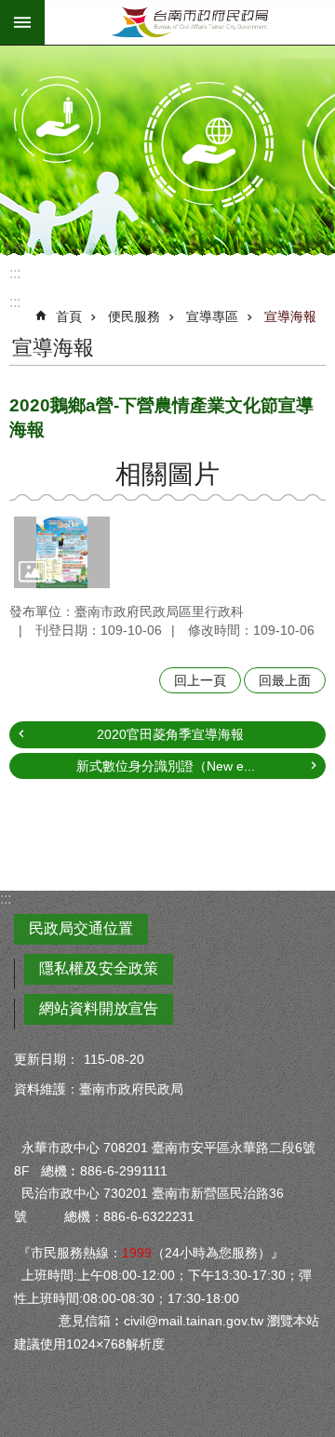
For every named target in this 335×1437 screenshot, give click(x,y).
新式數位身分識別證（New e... (165, 766)
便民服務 (134, 316)
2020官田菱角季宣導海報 (170, 734)
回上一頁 (200, 680)
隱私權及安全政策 (98, 968)
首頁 (69, 316)
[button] (62, 552)
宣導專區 (212, 316)
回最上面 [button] (285, 680)
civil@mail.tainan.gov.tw (193, 1320)
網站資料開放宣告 (98, 1008)
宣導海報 (290, 316)
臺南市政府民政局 (190, 22)
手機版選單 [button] (22, 22)
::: (14, 273)
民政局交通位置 (81, 928)
